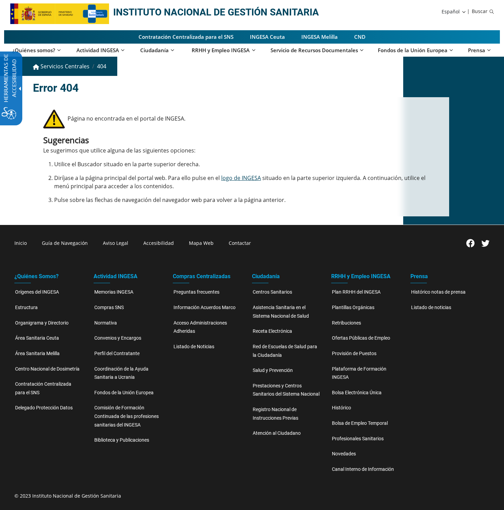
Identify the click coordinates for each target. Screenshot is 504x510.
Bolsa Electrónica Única (357, 393)
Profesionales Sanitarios (358, 439)
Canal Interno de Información (363, 469)
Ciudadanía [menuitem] (154, 50)
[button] (454, 11)
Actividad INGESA (115, 276)
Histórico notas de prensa (438, 292)
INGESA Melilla (319, 36)
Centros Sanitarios (272, 292)
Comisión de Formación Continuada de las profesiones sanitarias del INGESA (126, 416)
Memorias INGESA (113, 292)
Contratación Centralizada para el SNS (186, 36)
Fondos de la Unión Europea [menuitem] (412, 50)
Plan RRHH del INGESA (356, 292)
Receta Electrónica (272, 331)
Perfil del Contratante (117, 353)
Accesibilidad (158, 243)
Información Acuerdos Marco (204, 307)
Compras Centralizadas (201, 276)
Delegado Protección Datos (44, 408)
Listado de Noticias (193, 347)
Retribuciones (346, 323)
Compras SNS (109, 307)
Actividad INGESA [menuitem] (97, 50)
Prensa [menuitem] (476, 50)
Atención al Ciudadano (277, 433)
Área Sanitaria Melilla (37, 353)
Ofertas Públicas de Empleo (361, 338)
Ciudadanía (266, 276)
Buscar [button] (479, 11)
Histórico (341, 408)
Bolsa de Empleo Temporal (360, 423)
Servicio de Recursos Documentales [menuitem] (314, 50)
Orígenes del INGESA (37, 292)
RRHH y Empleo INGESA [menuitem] (221, 50)
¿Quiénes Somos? (36, 276)
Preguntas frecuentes (196, 292)
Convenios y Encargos (117, 338)
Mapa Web (201, 243)
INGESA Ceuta (267, 36)
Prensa (419, 276)
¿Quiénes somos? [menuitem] (33, 50)
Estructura (26, 307)
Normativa (105, 323)
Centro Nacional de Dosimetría (47, 369)
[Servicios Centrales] (95, 13)
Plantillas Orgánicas (353, 307)
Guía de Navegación (65, 243)
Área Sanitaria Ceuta (37, 338)
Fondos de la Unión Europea (124, 393)
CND (359, 36)
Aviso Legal (115, 243)
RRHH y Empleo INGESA (361, 276)
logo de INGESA (241, 178)
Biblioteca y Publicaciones (121, 440)
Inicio (20, 243)
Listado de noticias (431, 307)
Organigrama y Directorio (42, 323)
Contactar (240, 243)
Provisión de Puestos (354, 353)
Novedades (344, 454)
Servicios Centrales (64, 66)
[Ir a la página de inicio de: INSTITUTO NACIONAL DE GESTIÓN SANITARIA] (46, 13)
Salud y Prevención (273, 370)
